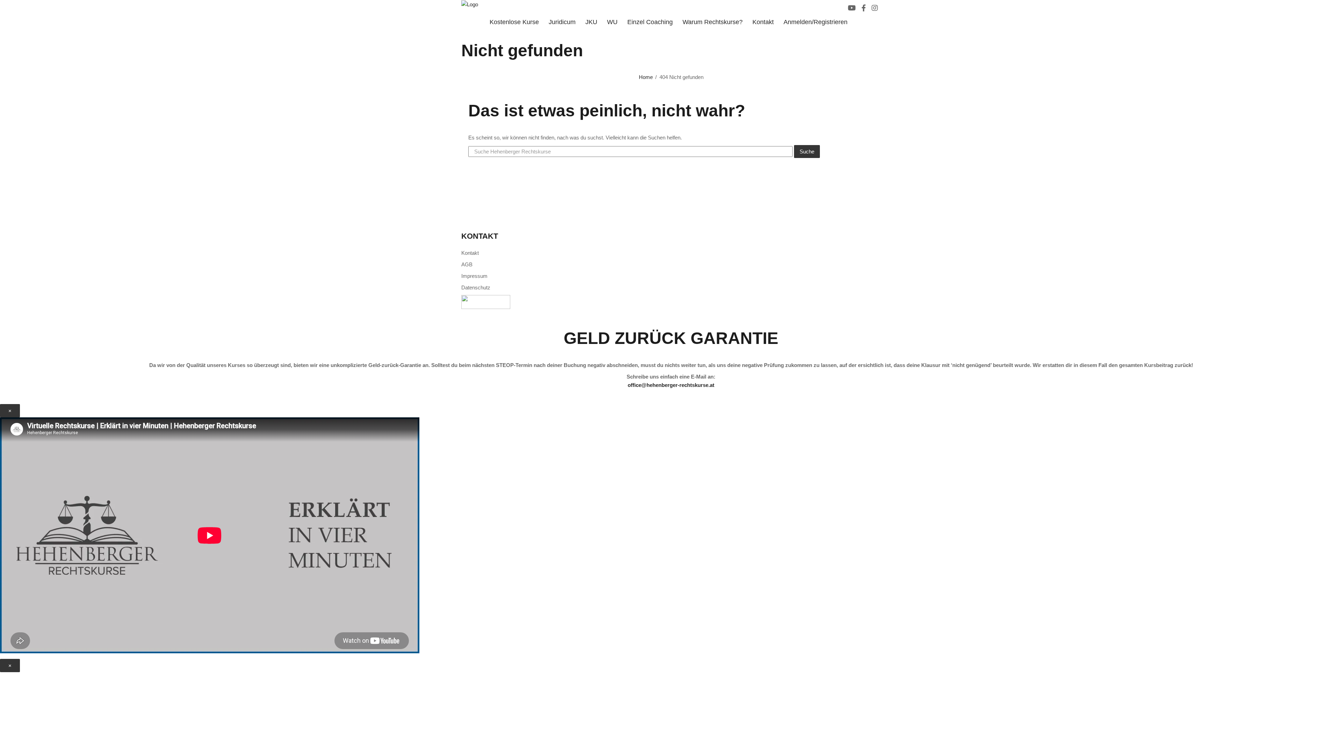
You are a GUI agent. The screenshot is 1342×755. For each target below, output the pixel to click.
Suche (807, 151)
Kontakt (763, 22)
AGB (466, 264)
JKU (591, 22)
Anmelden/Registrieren (815, 22)
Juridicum (562, 22)
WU (612, 22)
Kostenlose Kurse (514, 22)
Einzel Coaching (650, 22)
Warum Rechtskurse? (713, 22)
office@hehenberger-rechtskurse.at (671, 385)
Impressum (474, 276)
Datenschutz (475, 287)
